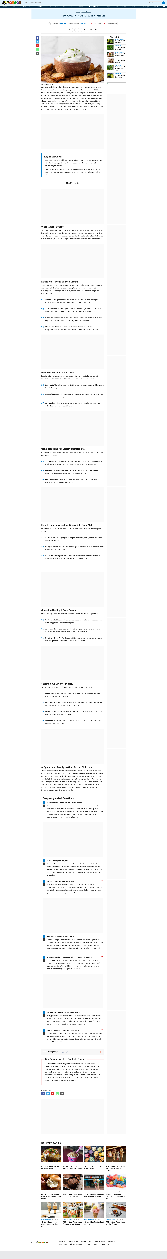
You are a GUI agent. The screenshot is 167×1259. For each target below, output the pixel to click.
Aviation (15, 6)
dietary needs (76, 614)
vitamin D (69, 385)
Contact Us (111, 1242)
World (156, 6)
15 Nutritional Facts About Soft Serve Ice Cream (49, 1224)
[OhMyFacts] (12, 2)
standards (49, 1072)
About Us (62, 1242)
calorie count (48, 98)
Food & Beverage (68, 6)
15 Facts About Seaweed (120, 48)
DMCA (88, 1244)
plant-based (85, 479)
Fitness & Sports (53, 6)
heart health (93, 470)
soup (67, 782)
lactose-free (86, 464)
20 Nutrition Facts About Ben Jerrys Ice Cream (72, 1223)
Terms (95, 1244)
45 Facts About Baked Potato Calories (50, 1167)
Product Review (100, 1242)
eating (68, 790)
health (76, 330)
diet (75, 776)
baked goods (74, 547)
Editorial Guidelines (111, 23)
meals (69, 302)
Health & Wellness (94, 6)
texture (93, 239)
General (81, 6)
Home (78, 12)
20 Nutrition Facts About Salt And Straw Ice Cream (116, 1168)
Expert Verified (97, 23)
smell (83, 720)
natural (79, 632)
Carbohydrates (58, 318)
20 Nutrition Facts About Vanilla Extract (116, 1223)
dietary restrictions (58, 452)
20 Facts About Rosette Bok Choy (120, 68)
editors (84, 1072)
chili (93, 538)
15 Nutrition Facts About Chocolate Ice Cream (72, 1195)
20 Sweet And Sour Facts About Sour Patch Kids (115, 1196)
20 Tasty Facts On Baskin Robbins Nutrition (72, 1167)
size (93, 784)
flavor (101, 233)
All (164, 6)
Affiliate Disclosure (76, 1244)
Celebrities (39, 6)
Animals (4, 6)
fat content (53, 376)
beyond (53, 95)
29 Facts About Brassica (120, 41)
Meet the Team (86, 1242)
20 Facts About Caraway (120, 61)
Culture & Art (26, 6)
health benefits (67, 379)
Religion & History (121, 6)
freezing (59, 711)
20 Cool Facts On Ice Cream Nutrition (92, 1167)
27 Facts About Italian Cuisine (120, 55)
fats (57, 288)
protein (61, 291)
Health (90, 30)
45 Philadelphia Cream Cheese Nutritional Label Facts (51, 1196)
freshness (66, 696)
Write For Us (63, 1244)
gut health (54, 397)
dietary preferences (55, 623)
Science (134, 6)
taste (86, 93)
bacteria (58, 233)
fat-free (71, 620)
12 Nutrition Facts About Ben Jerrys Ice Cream (94, 1195)
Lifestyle (107, 6)
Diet (77, 30)
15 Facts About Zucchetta (120, 76)
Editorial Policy (73, 1242)
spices (85, 556)
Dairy (70, 30)
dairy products (96, 638)
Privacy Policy (105, 1244)
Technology (145, 6)
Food (83, 30)
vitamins (71, 403)
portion (70, 779)
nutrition (74, 106)
